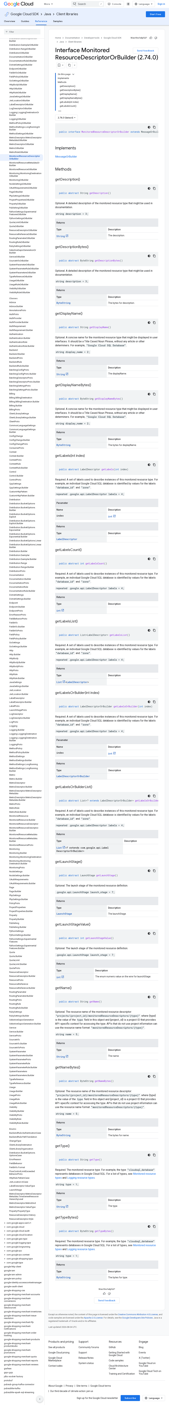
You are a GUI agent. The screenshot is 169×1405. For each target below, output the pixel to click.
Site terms (81, 1385)
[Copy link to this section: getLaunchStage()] (85, 862)
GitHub (112, 1347)
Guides (25, 21)
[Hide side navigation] (39, 1399)
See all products (56, 1347)
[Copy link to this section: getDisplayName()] (86, 314)
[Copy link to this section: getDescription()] (83, 180)
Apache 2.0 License (93, 1317)
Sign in (161, 4)
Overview (9, 21)
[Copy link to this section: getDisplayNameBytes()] (94, 385)
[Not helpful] (155, 37)
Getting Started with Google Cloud (119, 1354)
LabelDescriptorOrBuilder (73, 776)
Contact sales (55, 1365)
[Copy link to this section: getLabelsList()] (81, 622)
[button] (21, 1223)
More (47, 3)
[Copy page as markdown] (69, 65)
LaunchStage (64, 913)
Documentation (72, 38)
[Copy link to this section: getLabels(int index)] (88, 456)
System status (86, 1363)
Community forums (89, 1347)
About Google (55, 1385)
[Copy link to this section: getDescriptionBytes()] (92, 247)
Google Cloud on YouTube (147, 1364)
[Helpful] (150, 37)
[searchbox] (22, 31)
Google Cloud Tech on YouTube (150, 1372)
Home (58, 38)
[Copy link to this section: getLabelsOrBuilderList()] (95, 787)
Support (83, 1352)
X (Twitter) (144, 1358)
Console (116, 3)
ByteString (63, 302)
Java (47, 14)
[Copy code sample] (154, 127)
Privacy (69, 1385)
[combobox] (87, 4)
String (60, 236)
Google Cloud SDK (25, 14)
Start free (155, 14)
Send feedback (145, 50)
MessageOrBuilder (66, 156)
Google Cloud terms (100, 1385)
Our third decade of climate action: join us (71, 1391)
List (59, 682)
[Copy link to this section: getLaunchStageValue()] (93, 925)
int (110, 516)
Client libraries (67, 14)
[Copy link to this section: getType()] (73, 1146)
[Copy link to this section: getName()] (75, 988)
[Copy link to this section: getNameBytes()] (83, 1068)
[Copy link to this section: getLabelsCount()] (85, 550)
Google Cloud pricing (58, 1352)
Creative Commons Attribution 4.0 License (138, 1314)
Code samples (116, 1360)
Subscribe (130, 1398)
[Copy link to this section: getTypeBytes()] (81, 1218)
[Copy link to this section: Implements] (79, 148)
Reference (41, 21)
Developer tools (91, 38)
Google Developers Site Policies (137, 1317)
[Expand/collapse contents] (73, 74)
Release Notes (86, 1358)
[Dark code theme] (149, 127)
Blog (141, 1347)
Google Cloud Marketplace (55, 1359)
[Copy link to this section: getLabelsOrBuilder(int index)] (102, 693)
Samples (58, 21)
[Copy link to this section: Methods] (75, 170)
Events (142, 1352)
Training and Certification (122, 1373)
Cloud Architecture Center (118, 1367)
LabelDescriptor (66, 539)
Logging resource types (81, 1177)
